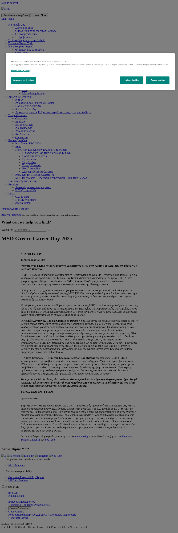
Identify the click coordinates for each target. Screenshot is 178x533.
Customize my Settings (23, 80)
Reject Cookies (132, 80)
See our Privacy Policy (20, 71)
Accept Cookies (158, 80)
